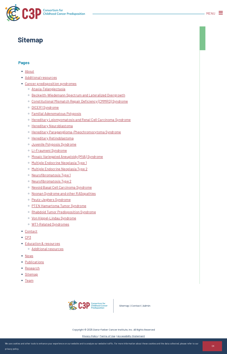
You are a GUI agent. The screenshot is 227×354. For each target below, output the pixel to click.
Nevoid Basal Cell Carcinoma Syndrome (62, 187)
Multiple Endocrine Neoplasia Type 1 (59, 163)
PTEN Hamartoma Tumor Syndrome (59, 206)
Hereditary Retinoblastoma (53, 138)
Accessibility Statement (131, 336)
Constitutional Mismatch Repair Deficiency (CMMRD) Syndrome (80, 101)
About (29, 71)
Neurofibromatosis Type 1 (51, 175)
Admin (146, 305)
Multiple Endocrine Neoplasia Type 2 (59, 169)
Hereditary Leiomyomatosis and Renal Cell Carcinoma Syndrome (81, 120)
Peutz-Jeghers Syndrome (51, 199)
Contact (31, 231)
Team (29, 280)
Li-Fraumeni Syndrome (49, 150)
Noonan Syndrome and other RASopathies (64, 193)
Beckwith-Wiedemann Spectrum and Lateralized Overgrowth (78, 95)
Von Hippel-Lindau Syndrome (54, 218)
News (29, 256)
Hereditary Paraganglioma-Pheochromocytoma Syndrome (76, 132)
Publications (34, 262)
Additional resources (41, 77)
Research (32, 268)
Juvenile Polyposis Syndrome (54, 144)
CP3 (28, 237)
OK (213, 346)
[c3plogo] (45, 6)
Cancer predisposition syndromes (51, 83)
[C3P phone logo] (88, 302)
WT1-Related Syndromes (50, 224)
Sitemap (31, 274)
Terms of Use (107, 336)
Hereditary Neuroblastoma (52, 126)
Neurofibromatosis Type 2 (51, 181)
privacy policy (11, 349)
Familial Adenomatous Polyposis (56, 113)
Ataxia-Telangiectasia (48, 89)
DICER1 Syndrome (45, 107)
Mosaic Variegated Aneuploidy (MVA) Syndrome (67, 156)
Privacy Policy (90, 336)
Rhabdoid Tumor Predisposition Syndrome (64, 212)
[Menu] (221, 13)
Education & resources (42, 243)
